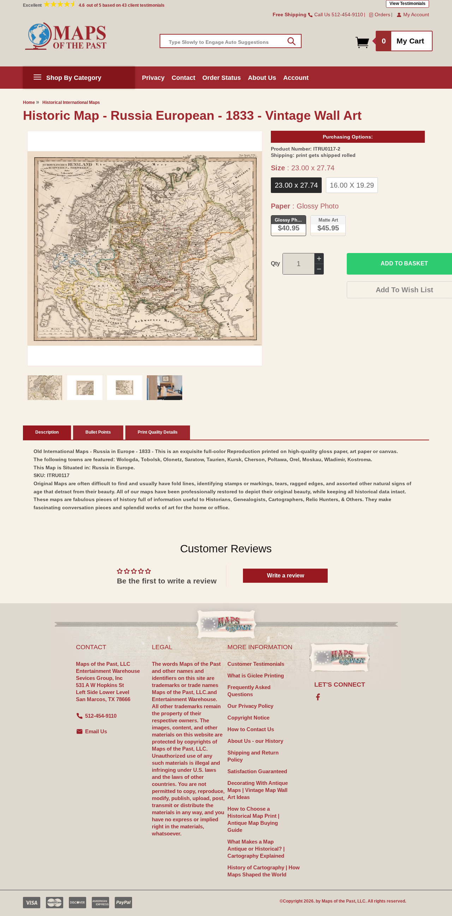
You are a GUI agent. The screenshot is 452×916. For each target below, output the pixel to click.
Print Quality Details (158, 432)
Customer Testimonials (255, 664)
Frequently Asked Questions (248, 690)
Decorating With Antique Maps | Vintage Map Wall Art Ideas (257, 790)
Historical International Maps (71, 102)
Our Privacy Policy (250, 706)
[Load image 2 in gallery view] (84, 387)
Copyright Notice (248, 718)
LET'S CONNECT (339, 684)
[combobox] (231, 41)
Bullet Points (98, 432)
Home (29, 102)
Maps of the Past (338, 901)
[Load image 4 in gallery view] (164, 387)
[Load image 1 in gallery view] (45, 387)
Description (47, 432)
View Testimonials (407, 3)
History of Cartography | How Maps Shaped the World (263, 870)
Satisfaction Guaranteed (257, 771)
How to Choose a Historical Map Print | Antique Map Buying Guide (253, 819)
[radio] (296, 185)
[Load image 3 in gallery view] (124, 387)
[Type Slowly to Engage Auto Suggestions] (291, 41)
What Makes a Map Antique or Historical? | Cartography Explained (256, 849)
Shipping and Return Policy (253, 756)
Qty (275, 263)
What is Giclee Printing (255, 676)
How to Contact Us (250, 729)
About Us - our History (255, 741)
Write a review (285, 575)
